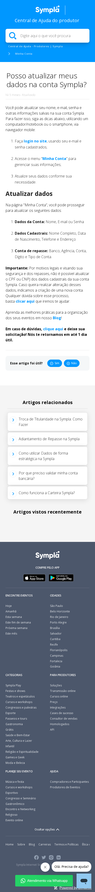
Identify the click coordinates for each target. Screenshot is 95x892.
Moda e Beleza (15, 763)
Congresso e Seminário (21, 798)
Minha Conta (24, 53)
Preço (54, 702)
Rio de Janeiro (59, 617)
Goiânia (55, 666)
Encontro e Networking (20, 809)
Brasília (55, 628)
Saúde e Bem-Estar (18, 735)
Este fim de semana (18, 622)
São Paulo (56, 606)
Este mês (11, 633)
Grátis (9, 730)
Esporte (11, 713)
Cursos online (59, 696)
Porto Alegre (58, 622)
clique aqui (53, 328)
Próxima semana (16, 628)
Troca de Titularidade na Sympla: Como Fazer (51, 421)
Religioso (12, 815)
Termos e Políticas (66, 844)
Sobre (21, 844)
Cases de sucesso (61, 713)
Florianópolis (58, 650)
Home (10, 844)
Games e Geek (15, 757)
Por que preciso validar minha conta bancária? (48, 475)
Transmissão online (63, 691)
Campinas (56, 656)
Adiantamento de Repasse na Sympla (49, 438)
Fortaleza (56, 661)
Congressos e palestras (21, 707)
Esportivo (12, 793)
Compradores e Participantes (69, 782)
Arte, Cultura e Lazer (19, 741)
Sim (57, 363)
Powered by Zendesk (75, 888)
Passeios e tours (16, 719)
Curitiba (55, 639)
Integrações (57, 707)
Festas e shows (15, 691)
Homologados (59, 724)
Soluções (56, 685)
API (52, 730)
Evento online (14, 820)
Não (74, 363)
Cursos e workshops (19, 702)
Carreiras (45, 844)
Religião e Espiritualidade (22, 752)
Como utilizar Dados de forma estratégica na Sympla (43, 456)
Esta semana (14, 617)
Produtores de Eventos (65, 787)
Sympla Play (13, 685)
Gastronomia (14, 724)
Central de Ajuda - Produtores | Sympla (35, 46)
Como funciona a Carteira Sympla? (47, 492)
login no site (35, 141)
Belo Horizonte (60, 611)
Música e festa (15, 782)
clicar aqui (25, 301)
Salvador (56, 633)
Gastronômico (15, 804)
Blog (57, 317)
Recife (54, 645)
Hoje (9, 606)
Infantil (10, 746)
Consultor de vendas (63, 719)
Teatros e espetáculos (20, 696)
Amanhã (11, 611)
